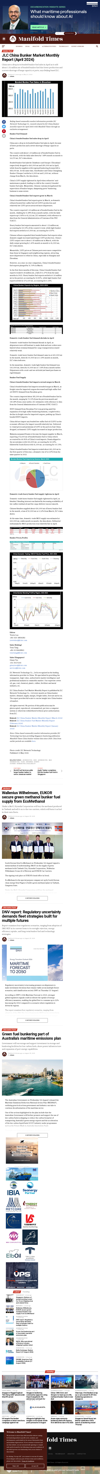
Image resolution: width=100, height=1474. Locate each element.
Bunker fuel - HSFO (30, 760)
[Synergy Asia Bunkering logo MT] (30, 1212)
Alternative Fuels (49, 46)
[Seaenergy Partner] (30, 1195)
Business (19, 46)
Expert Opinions (77, 46)
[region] (25, 1449)
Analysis (35, 46)
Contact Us (81, 1454)
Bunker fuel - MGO (45, 760)
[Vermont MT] (30, 1228)
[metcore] (13, 1212)
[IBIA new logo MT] (13, 1195)
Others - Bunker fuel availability (23, 763)
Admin (12, 76)
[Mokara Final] (13, 1228)
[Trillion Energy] (30, 1261)
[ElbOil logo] (13, 1261)
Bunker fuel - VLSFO (18, 762)
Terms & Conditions (28, 1461)
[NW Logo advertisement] (13, 1244)
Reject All (16, 1466)
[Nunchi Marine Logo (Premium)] (22, 1180)
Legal (27, 46)
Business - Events (33, 762)
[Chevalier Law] (30, 1244)
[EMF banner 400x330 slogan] (22, 1163)
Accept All (35, 1466)
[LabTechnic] (22, 1288)
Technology (64, 46)
